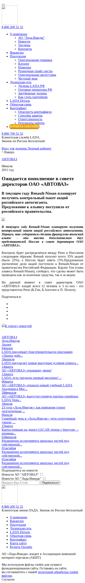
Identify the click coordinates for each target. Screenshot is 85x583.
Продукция (18, 56)
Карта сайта (18, 543)
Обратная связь (20, 104)
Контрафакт (18, 108)
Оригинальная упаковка (35, 60)
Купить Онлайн (21, 547)
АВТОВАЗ (9, 159)
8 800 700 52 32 (12, 133)
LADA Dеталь (20, 100)
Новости (24, 41)
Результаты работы (31, 123)
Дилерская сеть (20, 82)
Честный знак (28, 78)
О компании (18, 34)
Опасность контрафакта (35, 112)
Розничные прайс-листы (35, 71)
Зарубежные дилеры (32, 93)
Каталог (24, 63)
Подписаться (50, 482)
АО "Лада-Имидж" (31, 37)
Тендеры (24, 45)
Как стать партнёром (32, 97)
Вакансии (17, 52)
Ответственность (30, 119)
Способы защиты (30, 115)
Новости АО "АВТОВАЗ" (20, 474)
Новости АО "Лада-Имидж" (22, 478)
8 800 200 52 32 (12, 27)
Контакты (25, 49)
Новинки (24, 67)
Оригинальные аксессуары (37, 75)
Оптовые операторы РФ (35, 89)
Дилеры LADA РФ (31, 86)
